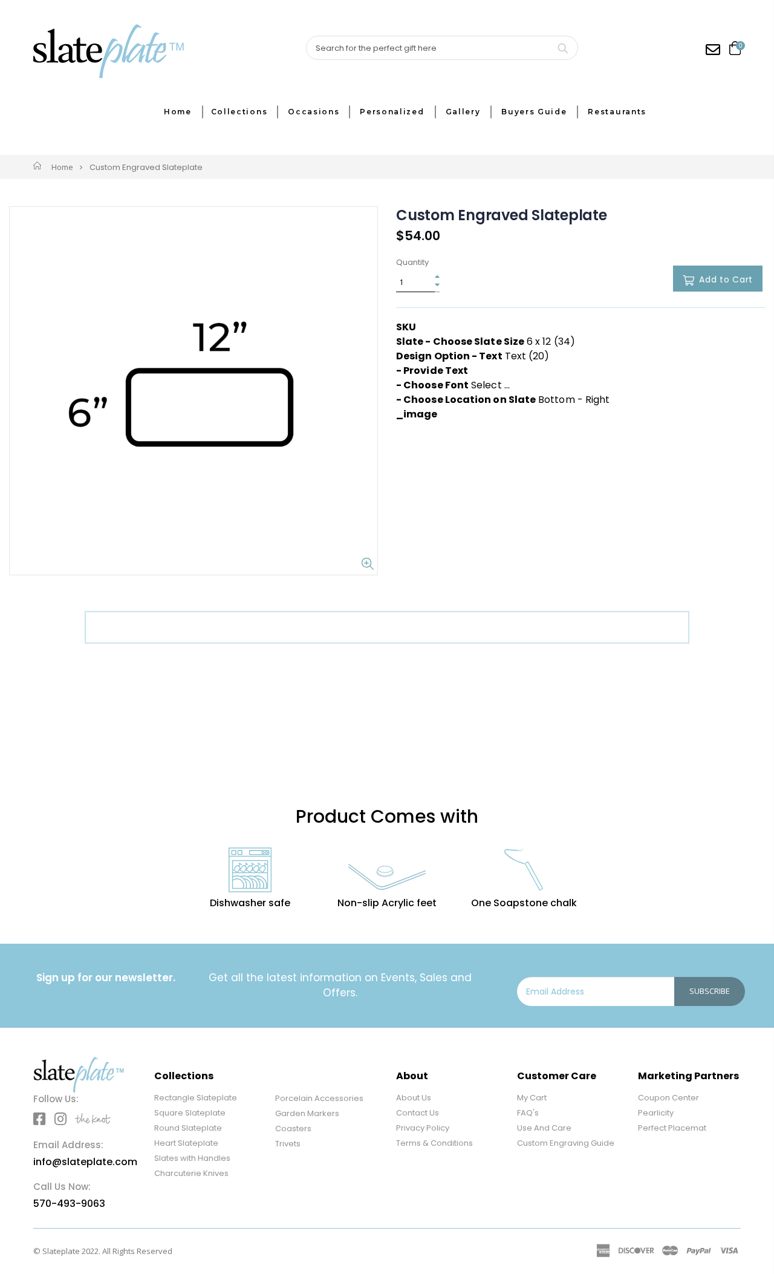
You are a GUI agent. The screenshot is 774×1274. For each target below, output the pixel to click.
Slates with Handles (192, 1158)
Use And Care (544, 1128)
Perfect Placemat (672, 1128)
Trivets (288, 1143)
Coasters (293, 1128)
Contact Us (417, 1113)
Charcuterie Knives (191, 1173)
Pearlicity (656, 1113)
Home (62, 167)
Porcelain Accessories (319, 1098)
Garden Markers (307, 1113)
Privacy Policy (422, 1128)
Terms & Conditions (434, 1143)
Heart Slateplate (186, 1143)
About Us (413, 1097)
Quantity (412, 262)
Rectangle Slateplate (195, 1097)
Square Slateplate (190, 1113)
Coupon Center (668, 1097)
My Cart (532, 1097)
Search (562, 47)
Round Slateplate (188, 1128)
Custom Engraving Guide (565, 1143)
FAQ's (528, 1113)
